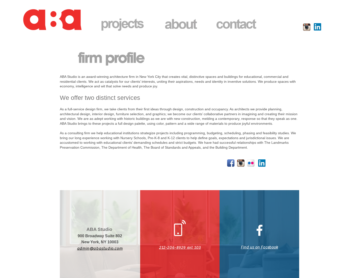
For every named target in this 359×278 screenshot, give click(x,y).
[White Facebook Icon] (259, 230)
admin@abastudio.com (100, 248)
